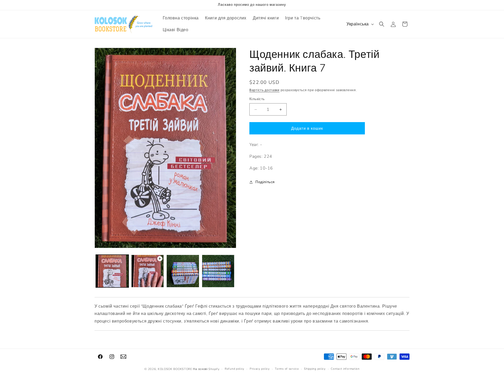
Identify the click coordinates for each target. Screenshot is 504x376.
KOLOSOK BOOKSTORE (175, 369)
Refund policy (234, 369)
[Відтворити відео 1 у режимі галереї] (147, 271)
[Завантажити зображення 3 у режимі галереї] (218, 271)
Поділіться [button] (265, 181)
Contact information (345, 369)
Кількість (257, 99)
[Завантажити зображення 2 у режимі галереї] (182, 271)
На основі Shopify (206, 369)
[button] (381, 24)
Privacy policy (260, 369)
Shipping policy (315, 369)
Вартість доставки (264, 90)
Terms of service (287, 369)
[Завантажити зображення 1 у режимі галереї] (112, 271)
